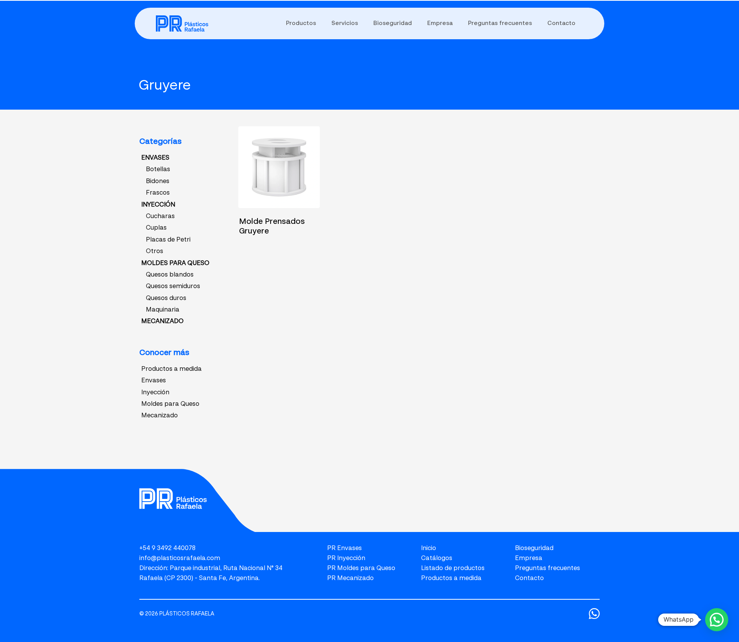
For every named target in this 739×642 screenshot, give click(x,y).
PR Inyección (346, 558)
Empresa (528, 558)
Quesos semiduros (173, 286)
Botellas (158, 170)
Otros (154, 251)
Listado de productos (453, 568)
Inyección (155, 393)
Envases (153, 381)
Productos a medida (171, 369)
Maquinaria (162, 310)
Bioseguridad (534, 548)
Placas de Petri (168, 240)
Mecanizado (159, 416)
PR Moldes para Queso (361, 568)
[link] (182, 23)
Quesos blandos (170, 275)
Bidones (157, 181)
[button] (716, 619)
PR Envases (344, 548)
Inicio (428, 548)
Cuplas (156, 228)
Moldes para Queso (170, 404)
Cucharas (160, 216)
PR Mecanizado (350, 578)
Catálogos (436, 558)
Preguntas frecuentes (547, 568)
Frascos (158, 193)
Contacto (529, 578)
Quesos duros (166, 298)
